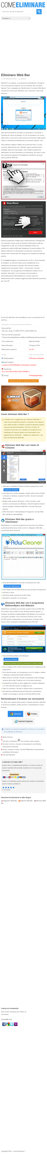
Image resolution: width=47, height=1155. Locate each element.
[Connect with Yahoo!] (15, 1025)
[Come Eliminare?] (23, 4)
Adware (23, 79)
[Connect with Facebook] (4, 1025)
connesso (13, 1012)
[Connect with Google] (8, 1025)
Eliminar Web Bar (27, 801)
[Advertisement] (23, 47)
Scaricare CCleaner (11, 490)
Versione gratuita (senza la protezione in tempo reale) (23, 663)
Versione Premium (11, 659)
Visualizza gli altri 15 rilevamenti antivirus (23, 381)
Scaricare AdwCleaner (12, 586)
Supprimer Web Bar (10, 801)
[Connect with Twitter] (12, 1025)
